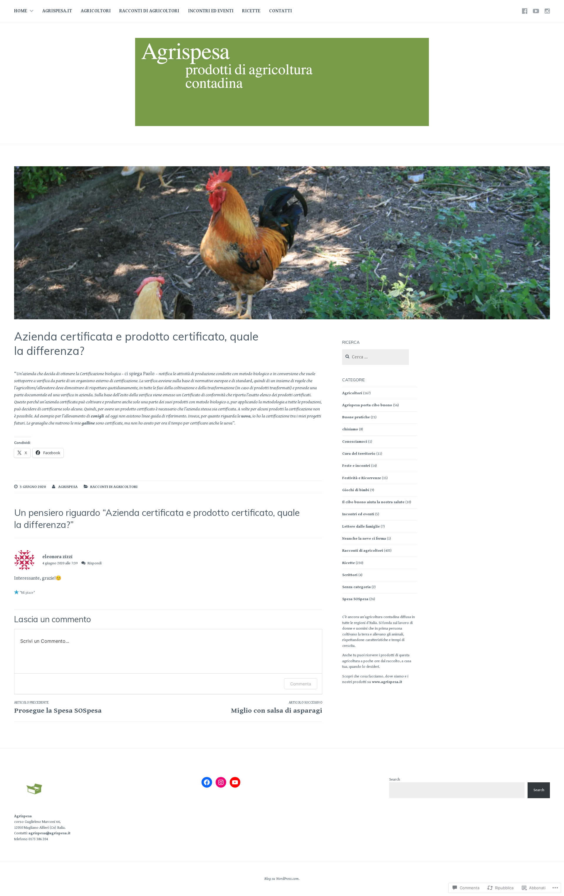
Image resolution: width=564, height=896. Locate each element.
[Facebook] (207, 782)
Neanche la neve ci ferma (364, 538)
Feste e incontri (356, 466)
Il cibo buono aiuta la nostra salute (373, 502)
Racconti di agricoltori (149, 11)
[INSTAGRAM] (547, 11)
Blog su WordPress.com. (282, 879)
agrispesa (68, 487)
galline (88, 423)
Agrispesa (23, 816)
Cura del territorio (358, 454)
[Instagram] (221, 782)
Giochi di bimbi (355, 490)
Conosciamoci (354, 441)
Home (20, 11)
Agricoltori (96, 11)
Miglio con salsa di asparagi (276, 708)
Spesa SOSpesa (355, 599)
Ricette (251, 11)
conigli (98, 416)
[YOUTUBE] (536, 11)
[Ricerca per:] (375, 357)
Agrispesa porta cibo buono (367, 405)
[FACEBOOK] (524, 11)
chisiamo (350, 429)
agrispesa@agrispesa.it (49, 833)
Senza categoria (356, 587)
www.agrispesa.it (387, 682)
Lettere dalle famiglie (361, 526)
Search (394, 779)
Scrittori (349, 575)
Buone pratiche (356, 417)
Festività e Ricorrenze (361, 478)
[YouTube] (235, 782)
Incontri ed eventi (211, 11)
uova (246, 416)
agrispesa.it (57, 11)
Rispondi (95, 563)
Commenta (300, 683)
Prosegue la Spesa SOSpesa (58, 708)
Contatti (280, 11)
